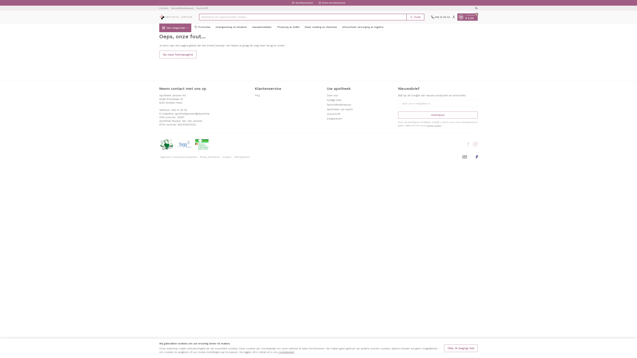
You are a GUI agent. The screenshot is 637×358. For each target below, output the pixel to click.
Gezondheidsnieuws (182, 8)
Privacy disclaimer (210, 157)
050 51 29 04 (179, 110)
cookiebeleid (286, 352)
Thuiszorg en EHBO (288, 27)
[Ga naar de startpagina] (175, 17)
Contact (163, 8)
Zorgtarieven (334, 118)
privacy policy (434, 125)
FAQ (257, 95)
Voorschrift (202, 8)
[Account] (453, 17)
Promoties (204, 27)
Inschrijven (438, 115)
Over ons (332, 95)
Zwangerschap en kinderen (231, 27)
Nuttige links (334, 100)
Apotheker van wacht (340, 109)
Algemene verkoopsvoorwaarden (178, 157)
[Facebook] (468, 144)
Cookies (226, 157)
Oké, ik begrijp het (461, 348)
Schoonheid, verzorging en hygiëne (362, 27)
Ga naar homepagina (178, 54)
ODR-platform (242, 157)
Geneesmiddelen (262, 27)
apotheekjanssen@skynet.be (192, 113)
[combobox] (303, 17)
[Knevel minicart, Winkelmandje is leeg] (461, 17)
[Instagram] (475, 144)
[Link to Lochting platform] (477, 157)
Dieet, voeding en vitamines (321, 27)
